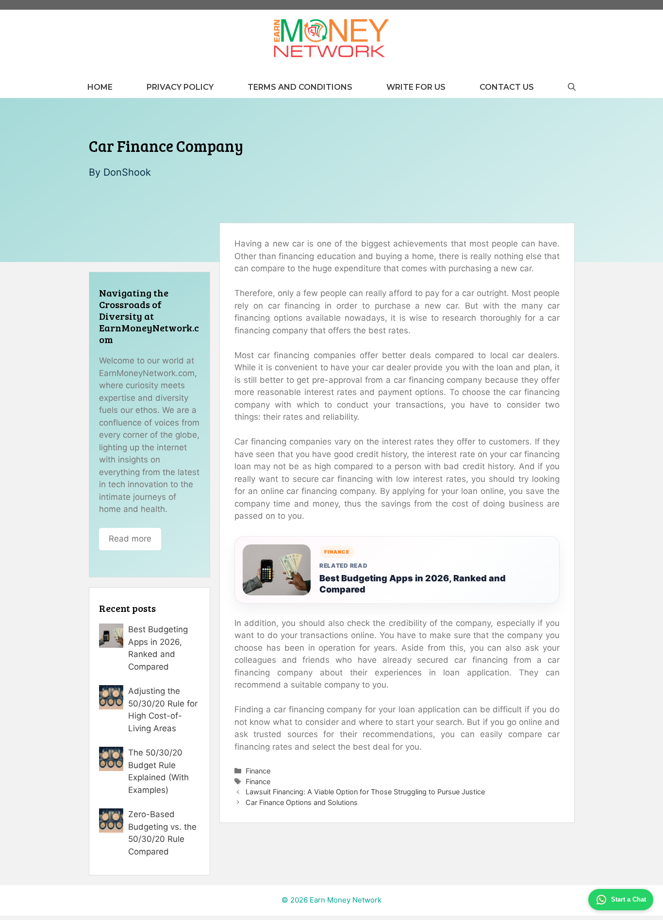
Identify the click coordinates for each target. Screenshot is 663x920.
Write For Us (416, 87)
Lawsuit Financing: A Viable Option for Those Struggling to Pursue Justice (365, 792)
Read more (130, 538)
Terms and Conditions (300, 87)
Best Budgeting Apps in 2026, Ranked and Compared (412, 583)
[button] (572, 87)
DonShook (127, 172)
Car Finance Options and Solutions (302, 802)
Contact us (507, 87)
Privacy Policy (180, 87)
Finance (258, 771)
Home (100, 87)
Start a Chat (628, 899)
